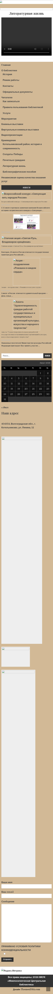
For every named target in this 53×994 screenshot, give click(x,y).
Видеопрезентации (11, 135)
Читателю (7, 97)
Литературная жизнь (26, 13)
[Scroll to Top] (48, 989)
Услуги (6, 113)
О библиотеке (9, 70)
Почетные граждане (14, 160)
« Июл (4, 407)
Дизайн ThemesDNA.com (26, 989)
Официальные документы (18, 92)
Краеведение (8, 140)
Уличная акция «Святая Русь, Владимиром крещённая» (22, 246)
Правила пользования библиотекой (23, 107)
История (7, 74)
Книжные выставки (12, 124)
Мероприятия (8, 119)
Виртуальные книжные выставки (20, 129)
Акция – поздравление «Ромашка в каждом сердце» (21, 287)
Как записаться (11, 101)
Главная (6, 65)
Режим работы (11, 80)
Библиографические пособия (19, 171)
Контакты (8, 86)
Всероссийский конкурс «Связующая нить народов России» (24, 201)
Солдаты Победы (13, 154)
